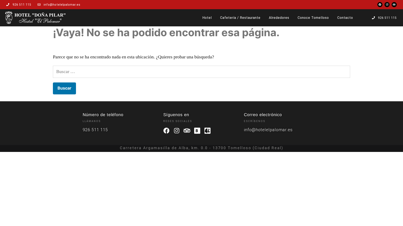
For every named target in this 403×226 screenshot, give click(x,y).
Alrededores (279, 18)
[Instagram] (387, 4)
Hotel (207, 18)
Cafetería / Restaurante (240, 18)
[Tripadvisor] (394, 4)
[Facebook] (379, 4)
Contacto (345, 18)
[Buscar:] (201, 71)
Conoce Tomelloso (313, 18)
